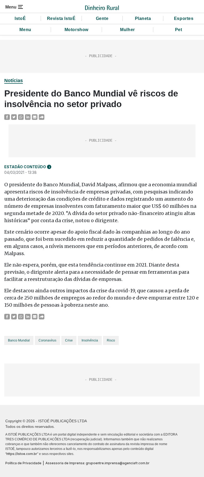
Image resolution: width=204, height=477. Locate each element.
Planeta (143, 18)
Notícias (13, 80)
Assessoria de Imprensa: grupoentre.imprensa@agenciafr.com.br (97, 463)
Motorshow (76, 29)
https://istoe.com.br (21, 454)
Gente (102, 18)
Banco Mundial (19, 340)
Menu (25, 29)
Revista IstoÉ (61, 18)
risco (111, 340)
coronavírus (47, 340)
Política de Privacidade (23, 463)
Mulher (127, 29)
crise (69, 340)
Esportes (184, 18)
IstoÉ (20, 18)
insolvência (90, 340)
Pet (178, 29)
